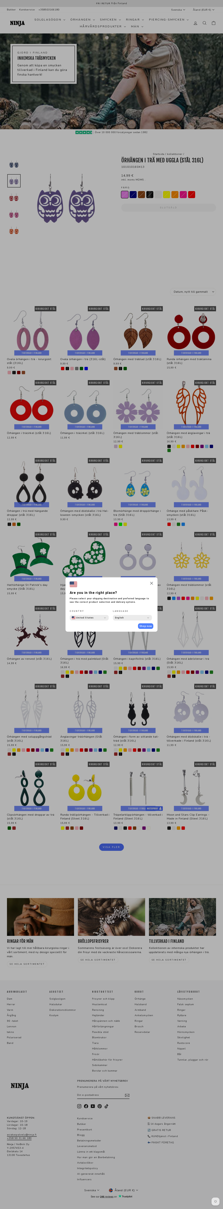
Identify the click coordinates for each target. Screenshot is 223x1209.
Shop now (145, 626)
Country (77, 611)
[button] (151, 584)
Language (121, 611)
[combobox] (83, 617)
